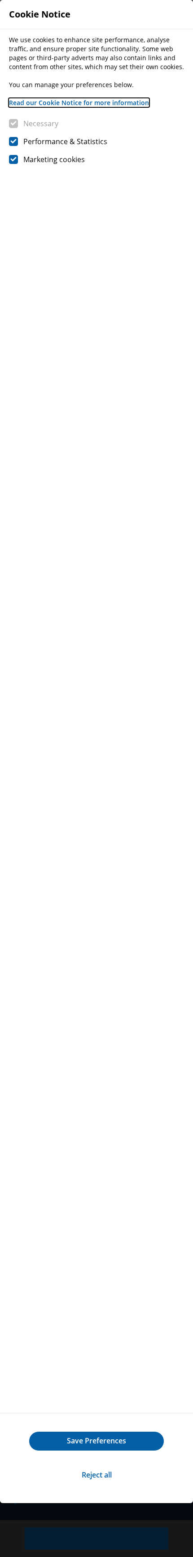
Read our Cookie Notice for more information (79, 102)
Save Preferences (96, 1441)
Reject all (97, 1475)
